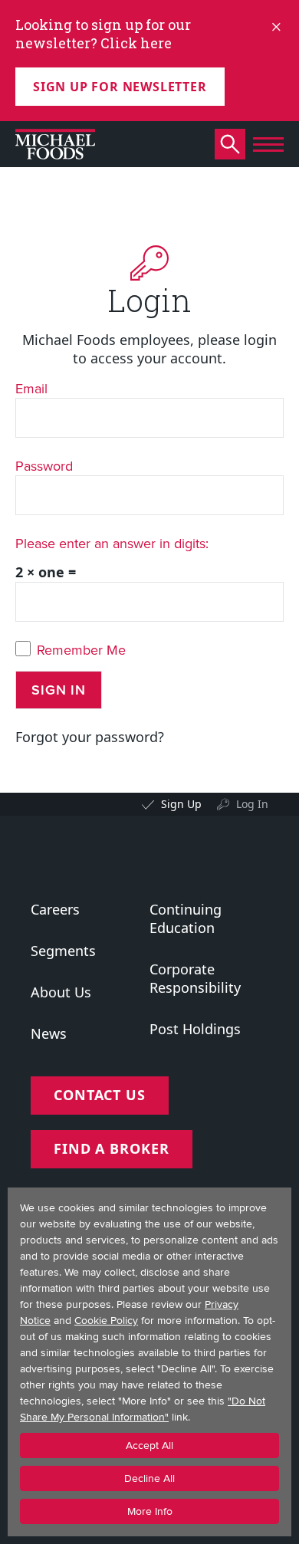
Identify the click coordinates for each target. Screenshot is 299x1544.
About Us (61, 992)
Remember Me (81, 650)
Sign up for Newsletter (120, 86)
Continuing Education (186, 918)
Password (44, 465)
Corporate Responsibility (195, 978)
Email (31, 388)
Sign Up (181, 804)
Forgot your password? (89, 737)
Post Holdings (195, 1029)
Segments (63, 950)
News (49, 1033)
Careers (55, 909)
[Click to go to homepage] (55, 144)
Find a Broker (111, 1148)
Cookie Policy (106, 1320)
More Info (149, 1511)
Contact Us (100, 1095)
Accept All (149, 1445)
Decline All (149, 1478)
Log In (252, 804)
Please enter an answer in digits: (112, 543)
